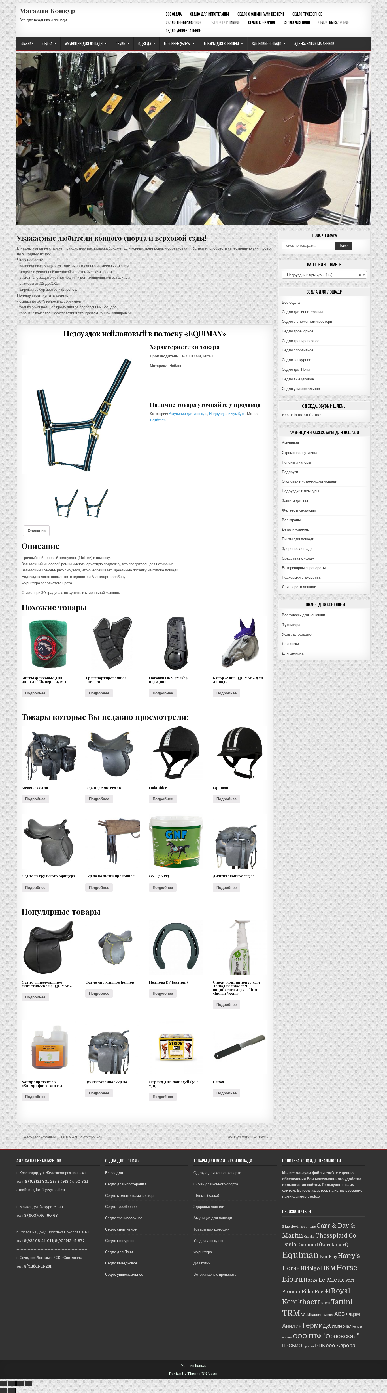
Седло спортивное (225, 22)
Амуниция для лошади (84, 43)
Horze (311, 1280)
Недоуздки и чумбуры (227, 414)
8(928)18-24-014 (38, 1241)
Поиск (343, 246)
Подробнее (35, 693)
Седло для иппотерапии (209, 14)
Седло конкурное (261, 22)
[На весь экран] (20, 1383)
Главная (27, 43)
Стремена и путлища (299, 453)
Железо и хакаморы (299, 510)
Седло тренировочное (183, 22)
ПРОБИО (292, 1345)
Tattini (342, 1302)
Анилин (292, 1326)
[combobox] (324, 275)
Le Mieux (331, 1280)
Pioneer (291, 1291)
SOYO (325, 1303)
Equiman (158, 420)
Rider (308, 1291)
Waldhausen (311, 1315)
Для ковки (290, 644)
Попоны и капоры (296, 462)
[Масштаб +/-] (28, 1383)
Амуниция (290, 443)
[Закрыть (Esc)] (3, 1383)
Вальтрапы (291, 520)
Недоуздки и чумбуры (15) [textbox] (322, 275)
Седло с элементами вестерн (260, 14)
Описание (37, 531)
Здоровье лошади (266, 43)
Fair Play (328, 1256)
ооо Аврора (341, 1345)
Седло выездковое (333, 22)
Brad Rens (308, 1227)
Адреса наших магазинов (314, 43)
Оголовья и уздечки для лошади (309, 481)
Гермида (317, 1325)
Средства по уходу (298, 558)
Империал (342, 1326)
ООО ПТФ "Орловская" (326, 1336)
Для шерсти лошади (299, 587)
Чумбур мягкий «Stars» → (250, 1137)
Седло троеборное (307, 14)
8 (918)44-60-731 (73, 1181)
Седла (47, 43)
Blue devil (290, 1227)
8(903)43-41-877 (70, 1241)
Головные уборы (177, 43)
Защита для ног (295, 500)
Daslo (289, 1244)
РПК (320, 1345)
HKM (328, 1268)
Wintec (328, 1315)
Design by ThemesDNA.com (193, 1374)
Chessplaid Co (335, 1235)
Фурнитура (291, 625)
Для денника (292, 653)
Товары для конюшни (221, 43)
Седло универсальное (183, 30)
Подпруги (290, 472)
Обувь (120, 43)
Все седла (174, 14)
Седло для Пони (297, 22)
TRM (291, 1313)
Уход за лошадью (297, 634)
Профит (308, 1346)
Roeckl (322, 1291)
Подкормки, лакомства (301, 577)
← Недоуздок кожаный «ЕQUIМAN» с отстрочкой (59, 1137)
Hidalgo (310, 1268)
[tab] (37, 530)
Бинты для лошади (298, 539)
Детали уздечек (295, 529)
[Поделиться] (12, 1383)
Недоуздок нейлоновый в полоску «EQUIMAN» (144, 333)
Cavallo (309, 1237)
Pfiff (349, 1280)
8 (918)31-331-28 (40, 1181)
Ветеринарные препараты (304, 568)
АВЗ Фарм (347, 1314)
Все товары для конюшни (303, 615)
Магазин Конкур (47, 10)
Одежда (144, 43)
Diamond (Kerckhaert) (322, 1244)
